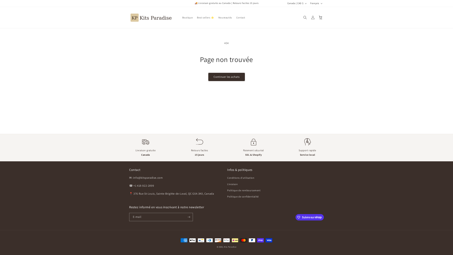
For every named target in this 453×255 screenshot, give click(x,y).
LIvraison (232, 184)
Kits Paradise (230, 247)
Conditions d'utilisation (240, 177)
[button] (305, 17)
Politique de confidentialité (243, 196)
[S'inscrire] (189, 217)
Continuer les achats (227, 76)
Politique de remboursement (244, 190)
